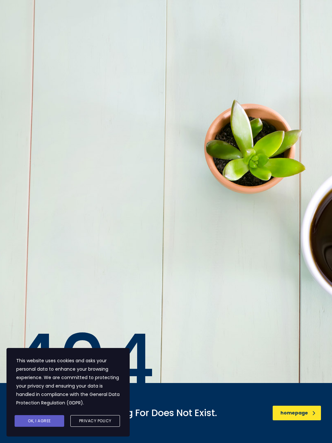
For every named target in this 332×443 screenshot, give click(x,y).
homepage (294, 413)
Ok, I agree (39, 421)
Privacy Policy (95, 421)
